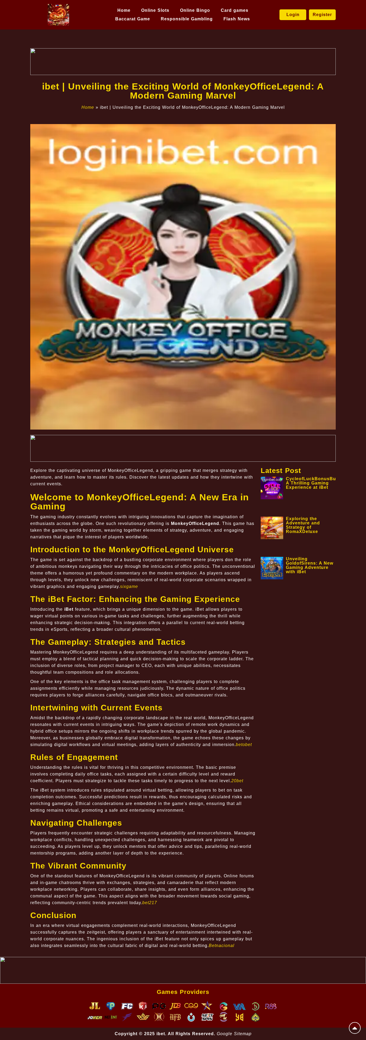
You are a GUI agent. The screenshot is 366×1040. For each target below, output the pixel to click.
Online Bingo (195, 10)
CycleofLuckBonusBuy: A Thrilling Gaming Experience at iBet (313, 483)
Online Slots (155, 10)
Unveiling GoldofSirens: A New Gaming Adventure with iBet (309, 565)
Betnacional (221, 945)
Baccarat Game (132, 19)
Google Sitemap (234, 1033)
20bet (237, 780)
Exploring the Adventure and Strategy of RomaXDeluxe (303, 525)
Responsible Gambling (187, 19)
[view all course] (355, 1028)
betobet (244, 744)
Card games (234, 10)
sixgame (129, 586)
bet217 (149, 902)
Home (123, 10)
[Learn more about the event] (183, 61)
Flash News (236, 19)
